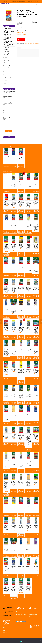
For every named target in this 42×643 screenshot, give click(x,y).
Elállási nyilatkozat (6, 138)
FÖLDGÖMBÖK (9, 63)
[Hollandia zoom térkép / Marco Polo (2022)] (1, 321)
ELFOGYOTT (34, 253)
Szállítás (2, 0)
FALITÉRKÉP (9, 51)
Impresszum (31, 616)
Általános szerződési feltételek (34, 611)
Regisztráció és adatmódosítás (21, 611)
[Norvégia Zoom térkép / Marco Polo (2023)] (41, 321)
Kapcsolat (4, 627)
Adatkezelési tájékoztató (33, 614)
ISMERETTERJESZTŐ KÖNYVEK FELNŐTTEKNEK (8, 65)
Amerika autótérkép (28, 43)
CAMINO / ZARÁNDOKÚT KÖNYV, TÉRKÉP (8, 45)
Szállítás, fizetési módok (19, 612)
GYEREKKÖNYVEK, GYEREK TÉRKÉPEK (9, 57)
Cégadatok (4, 628)
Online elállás (5, 633)
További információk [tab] (25, 47)
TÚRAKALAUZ (9, 47)
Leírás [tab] (19, 47)
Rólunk (4, 630)
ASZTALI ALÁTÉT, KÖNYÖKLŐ (7, 35)
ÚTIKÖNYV (9, 49)
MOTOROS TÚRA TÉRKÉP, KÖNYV (8, 71)
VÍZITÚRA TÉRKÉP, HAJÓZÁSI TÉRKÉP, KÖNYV (8, 83)
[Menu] (39, 5)
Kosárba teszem (4, 166)
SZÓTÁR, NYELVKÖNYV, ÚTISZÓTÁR (8, 80)
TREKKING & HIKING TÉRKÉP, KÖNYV (7, 74)
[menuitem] (36, 5)
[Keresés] (36, 5)
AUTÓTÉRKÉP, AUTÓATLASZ (8, 54)
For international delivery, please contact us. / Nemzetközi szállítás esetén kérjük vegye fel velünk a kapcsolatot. (21, 1)
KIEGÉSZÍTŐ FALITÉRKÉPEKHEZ (6, 68)
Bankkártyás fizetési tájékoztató (21, 614)
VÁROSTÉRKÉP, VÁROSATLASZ (6, 60)
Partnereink (4, 632)
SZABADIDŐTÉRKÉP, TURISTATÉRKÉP (8, 42)
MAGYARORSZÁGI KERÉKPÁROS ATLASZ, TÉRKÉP (8, 38)
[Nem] (40, 640)
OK (21, 641)
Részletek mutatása (7, 166)
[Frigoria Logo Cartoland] (6, 5)
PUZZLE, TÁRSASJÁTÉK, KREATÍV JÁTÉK (8, 77)
